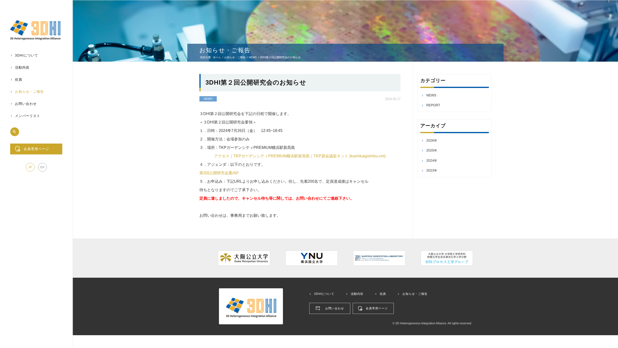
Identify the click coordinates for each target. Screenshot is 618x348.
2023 (430, 170)
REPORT (433, 105)
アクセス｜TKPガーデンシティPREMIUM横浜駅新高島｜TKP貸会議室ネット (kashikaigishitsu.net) (300, 156)
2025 (430, 150)
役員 (383, 294)
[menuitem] (36, 55)
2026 (430, 140)
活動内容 (357, 294)
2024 (430, 160)
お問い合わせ (334, 308)
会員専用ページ (377, 308)
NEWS (208, 99)
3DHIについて (324, 294)
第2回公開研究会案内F (219, 173)
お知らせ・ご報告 (225, 50)
